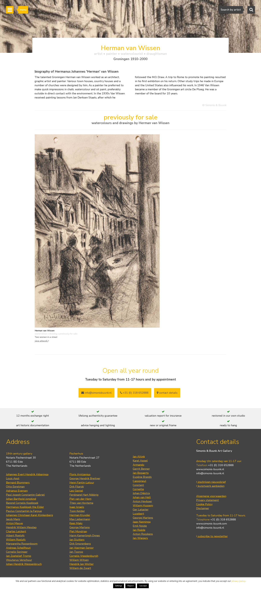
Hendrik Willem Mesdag (21, 527)
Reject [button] (130, 585)
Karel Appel (140, 460)
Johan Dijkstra (141, 493)
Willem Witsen (79, 560)
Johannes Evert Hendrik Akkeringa (27, 474)
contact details (167, 393)
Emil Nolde (140, 526)
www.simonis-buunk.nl (210, 469)
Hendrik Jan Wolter (81, 564)
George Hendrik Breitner (84, 478)
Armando (138, 465)
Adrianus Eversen (17, 490)
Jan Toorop (76, 552)
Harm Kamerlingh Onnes (84, 535)
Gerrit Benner (141, 469)
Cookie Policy (204, 504)
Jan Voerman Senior (81, 548)
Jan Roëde (139, 530)
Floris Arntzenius (79, 474)
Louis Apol (12, 478)
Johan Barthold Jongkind (21, 499)
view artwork (41, 340)
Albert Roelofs (15, 535)
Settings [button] (118, 585)
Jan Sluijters (76, 539)
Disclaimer (202, 508)
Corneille (138, 489)
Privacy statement (207, 500)
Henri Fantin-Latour (81, 482)
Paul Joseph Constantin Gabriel (25, 495)
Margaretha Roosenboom (21, 543)
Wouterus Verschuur (19, 560)
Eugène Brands (142, 477)
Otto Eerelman (15, 486)
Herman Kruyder (79, 515)
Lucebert (138, 513)
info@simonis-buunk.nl (210, 473)
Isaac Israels (76, 507)
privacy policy (238, 581)
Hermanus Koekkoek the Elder (25, 507)
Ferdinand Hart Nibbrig (83, 495)
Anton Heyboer (142, 501)
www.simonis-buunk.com (211, 523)
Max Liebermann (79, 519)
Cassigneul (139, 481)
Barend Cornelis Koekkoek (22, 503)
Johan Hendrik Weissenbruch (24, 564)
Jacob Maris (13, 519)
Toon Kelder (77, 511)
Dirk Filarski (76, 486)
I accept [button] (143, 585)
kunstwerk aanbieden (210, 486)
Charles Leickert (16, 531)
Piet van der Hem (80, 499)
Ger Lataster (140, 509)
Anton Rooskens (143, 534)
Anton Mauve (14, 523)
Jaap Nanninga (141, 522)
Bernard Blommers (18, 482)
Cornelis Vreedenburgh (83, 556)
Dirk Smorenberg (80, 543)
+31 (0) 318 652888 (135, 393)
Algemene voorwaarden (211, 496)
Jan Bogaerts (141, 473)
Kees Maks (75, 523)
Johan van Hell (142, 497)
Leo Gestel (76, 490)
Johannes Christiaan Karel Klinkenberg (29, 515)
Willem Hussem (143, 505)
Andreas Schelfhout (18, 548)
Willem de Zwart (80, 568)
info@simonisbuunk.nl (98, 393)
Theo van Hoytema (81, 503)
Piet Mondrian (78, 531)
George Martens (79, 527)
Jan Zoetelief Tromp (18, 556)
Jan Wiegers (140, 538)
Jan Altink (139, 456)
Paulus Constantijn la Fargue (24, 511)
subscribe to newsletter (212, 536)
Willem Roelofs (16, 539)
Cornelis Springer (16, 552)
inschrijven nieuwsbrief (211, 482)
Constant (138, 485)
